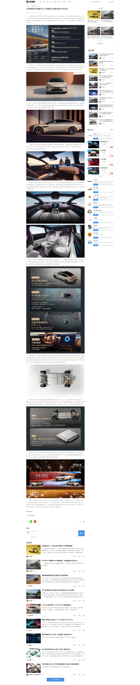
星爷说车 (31, 615)
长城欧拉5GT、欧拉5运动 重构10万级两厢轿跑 (57, 546)
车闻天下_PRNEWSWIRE (35, 674)
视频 (47, 1)
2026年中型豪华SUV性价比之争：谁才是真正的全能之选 (107, 22)
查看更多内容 (100, 43)
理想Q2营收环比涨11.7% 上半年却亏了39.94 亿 (57, 620)
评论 (81, 533)
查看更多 (112, 129)
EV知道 (64, 1)
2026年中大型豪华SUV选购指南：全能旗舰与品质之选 (59, 560)
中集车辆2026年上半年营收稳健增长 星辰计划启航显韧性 (60, 664)
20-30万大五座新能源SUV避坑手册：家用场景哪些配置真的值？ (106, 121)
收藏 (110, 1)
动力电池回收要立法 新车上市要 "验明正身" (56, 649)
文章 (44, 1)
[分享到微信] (31, 521)
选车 (51, 1)
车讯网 (31, 16)
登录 (113, 1)
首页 (40, 1)
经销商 (54, 1)
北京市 (69, 1)
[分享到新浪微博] (35, 521)
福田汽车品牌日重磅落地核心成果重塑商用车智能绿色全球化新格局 (106, 107)
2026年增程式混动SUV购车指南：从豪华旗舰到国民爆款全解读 (107, 38)
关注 (96, 138)
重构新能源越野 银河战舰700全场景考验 (55, 575)
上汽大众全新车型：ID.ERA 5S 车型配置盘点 (56, 605)
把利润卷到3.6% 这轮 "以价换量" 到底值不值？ (57, 634)
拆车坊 (59, 1)
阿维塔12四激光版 (31, 515)
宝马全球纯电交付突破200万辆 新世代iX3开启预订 (58, 590)
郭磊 (30, 630)
